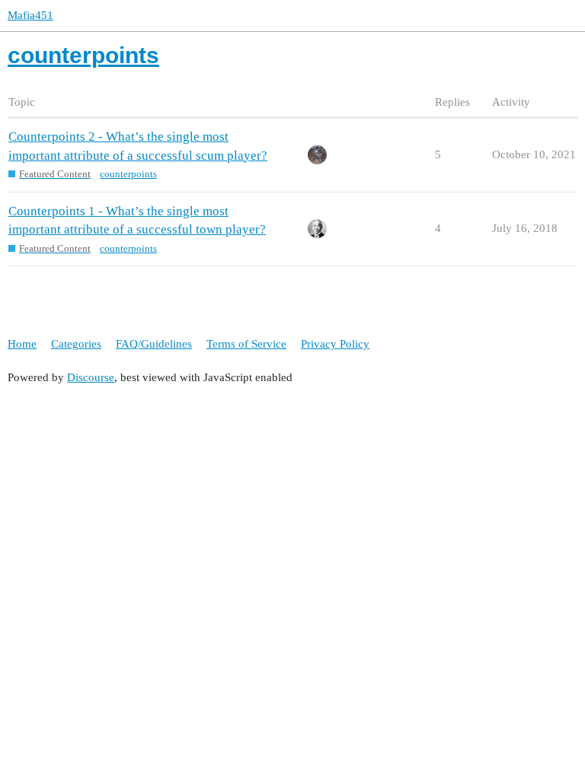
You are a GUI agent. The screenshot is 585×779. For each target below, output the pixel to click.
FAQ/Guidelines (154, 344)
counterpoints (128, 174)
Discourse (90, 377)
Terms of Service (246, 344)
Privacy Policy (335, 344)
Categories (76, 344)
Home (22, 344)
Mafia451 (30, 15)
